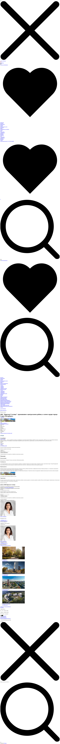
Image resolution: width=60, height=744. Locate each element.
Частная (1, 395)
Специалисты (2, 132)
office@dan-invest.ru (3, 141)
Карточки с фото (7, 487)
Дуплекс (5, 743)
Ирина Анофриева (3, 516)
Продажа (1, 123)
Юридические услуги (3, 126)
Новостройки (2, 124)
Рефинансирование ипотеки (4, 403)
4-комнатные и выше (3, 393)
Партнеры (2, 127)
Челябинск (2, 135)
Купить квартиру (3, 384)
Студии (1, 390)
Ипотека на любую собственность (5, 401)
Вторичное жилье (3, 389)
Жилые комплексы (3, 398)
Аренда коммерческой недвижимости (6, 406)
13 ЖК (1, 444)
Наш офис (2, 607)
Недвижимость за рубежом (4, 129)
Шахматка (12, 487)
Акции (1, 130)
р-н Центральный (9, 418)
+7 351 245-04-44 (10, 141)
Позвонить (2, 417)
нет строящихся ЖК (3, 445)
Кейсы (1, 128)
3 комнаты (2, 387)
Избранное (2, 122)
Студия (1, 385)
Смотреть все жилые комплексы (5, 545)
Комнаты (1, 394)
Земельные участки (3, 397)
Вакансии (2, 133)
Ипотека (1, 125)
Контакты (2, 134)
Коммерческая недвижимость (5, 400)
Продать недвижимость (4, 383)
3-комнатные (2, 392)
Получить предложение (4, 452)
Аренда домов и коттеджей (4, 405)
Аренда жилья (2, 404)
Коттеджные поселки (3, 399)
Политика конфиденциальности (5, 618)
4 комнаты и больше (3, 388)
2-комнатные (2, 391)
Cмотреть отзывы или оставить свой (6, 433)
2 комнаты (2, 386)
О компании (2, 131)
